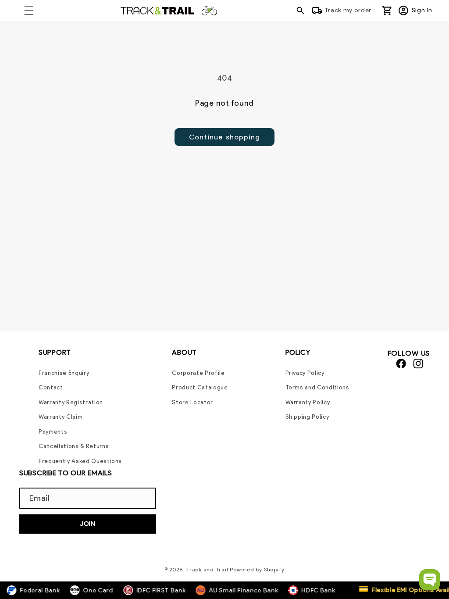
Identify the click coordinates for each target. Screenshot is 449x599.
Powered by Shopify (257, 569)
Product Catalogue (200, 387)
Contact (51, 387)
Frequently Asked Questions (80, 461)
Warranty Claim (60, 417)
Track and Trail (207, 569)
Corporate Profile (198, 373)
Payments (53, 431)
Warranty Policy (307, 402)
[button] (28, 10)
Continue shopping (224, 136)
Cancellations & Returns (74, 446)
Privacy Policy (304, 373)
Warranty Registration (71, 402)
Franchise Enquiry (64, 373)
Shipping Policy (307, 417)
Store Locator (192, 402)
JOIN (88, 524)
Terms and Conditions (317, 387)
